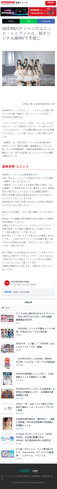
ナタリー (13, 5)
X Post (11, 21)
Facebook (46, 21)
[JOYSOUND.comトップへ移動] (50, 3)
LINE (28, 21)
